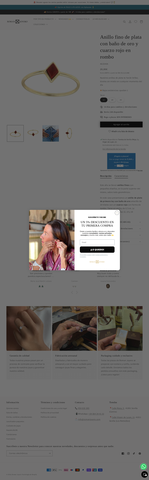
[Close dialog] (117, 213)
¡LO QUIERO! (97, 249)
